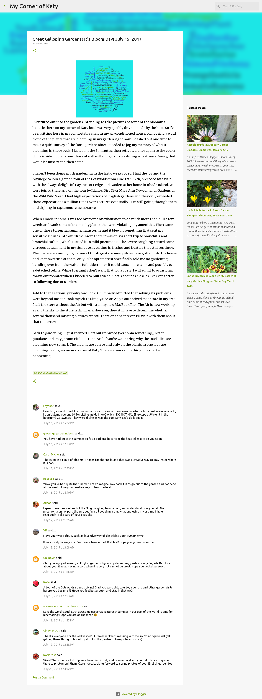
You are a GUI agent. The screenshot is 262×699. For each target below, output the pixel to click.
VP (45, 530)
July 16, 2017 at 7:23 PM (58, 468)
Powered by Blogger (133, 694)
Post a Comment (43, 677)
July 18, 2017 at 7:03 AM (59, 596)
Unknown (49, 557)
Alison (47, 503)
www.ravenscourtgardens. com (63, 606)
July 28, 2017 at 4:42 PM (58, 668)
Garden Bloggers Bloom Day (50, 373)
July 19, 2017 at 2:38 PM (58, 644)
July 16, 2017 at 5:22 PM (58, 423)
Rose (46, 582)
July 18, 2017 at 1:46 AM (59, 571)
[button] (35, 50)
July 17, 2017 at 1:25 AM (59, 520)
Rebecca (48, 478)
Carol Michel (51, 454)
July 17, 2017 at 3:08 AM (59, 547)
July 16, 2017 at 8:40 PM (58, 492)
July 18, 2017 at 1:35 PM (58, 620)
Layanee (48, 406)
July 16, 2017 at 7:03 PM (58, 444)
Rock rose (50, 655)
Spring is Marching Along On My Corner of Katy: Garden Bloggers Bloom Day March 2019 (211, 281)
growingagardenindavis (58, 433)
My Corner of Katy (34, 6)
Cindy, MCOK (51, 630)
